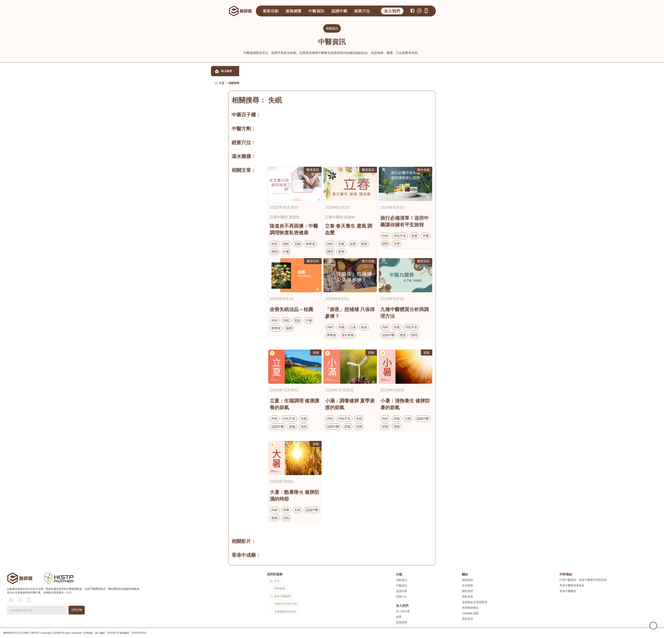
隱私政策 (467, 596)
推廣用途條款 (470, 607)
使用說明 (401, 622)
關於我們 (467, 591)
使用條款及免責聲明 (474, 602)
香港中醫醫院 (568, 591)
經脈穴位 (401, 596)
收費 (399, 616)
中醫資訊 (401, 585)
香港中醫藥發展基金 (572, 585)
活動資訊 (401, 580)
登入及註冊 (403, 611)
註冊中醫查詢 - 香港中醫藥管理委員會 (583, 580)
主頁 (221, 83)
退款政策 (467, 618)
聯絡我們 (467, 580)
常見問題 (467, 585)
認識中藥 (401, 591)
